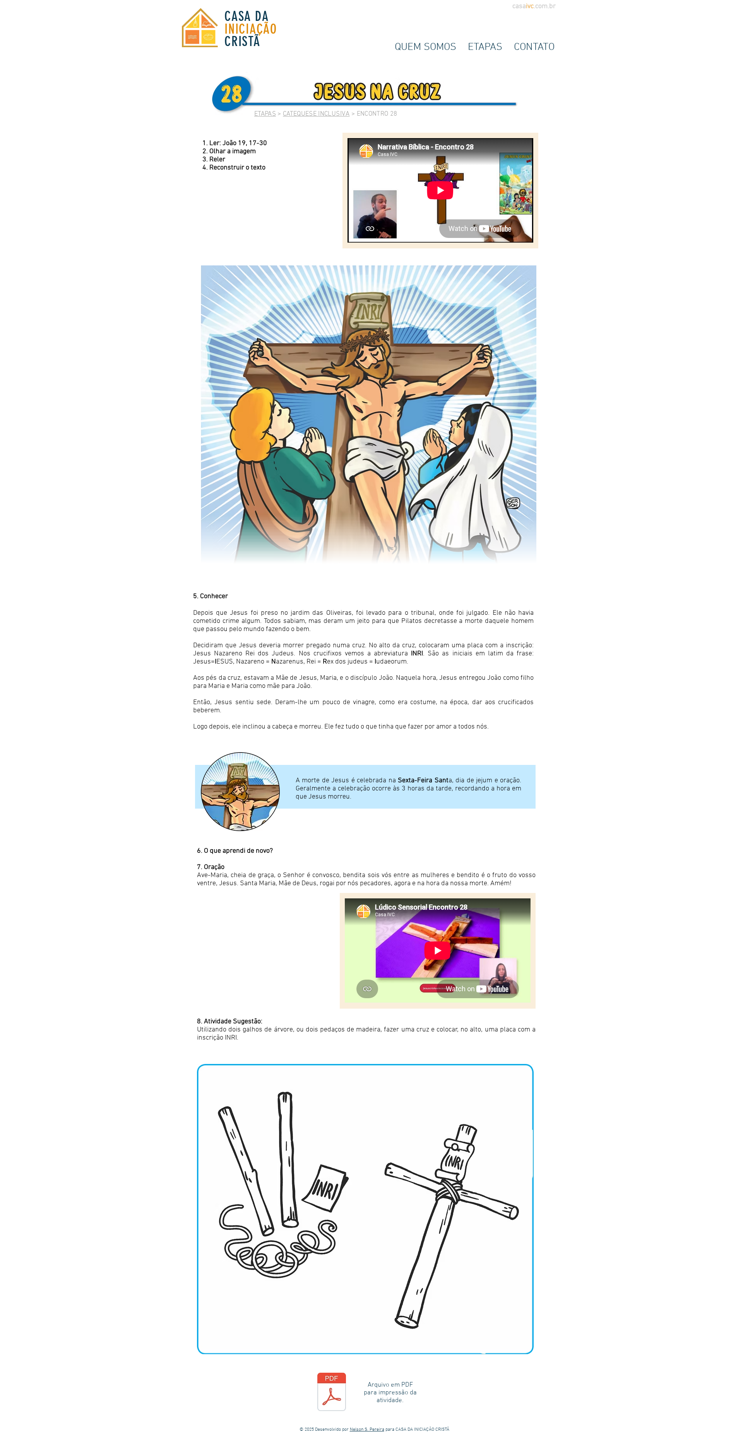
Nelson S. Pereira (367, 1429)
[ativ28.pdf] (331, 1392)
